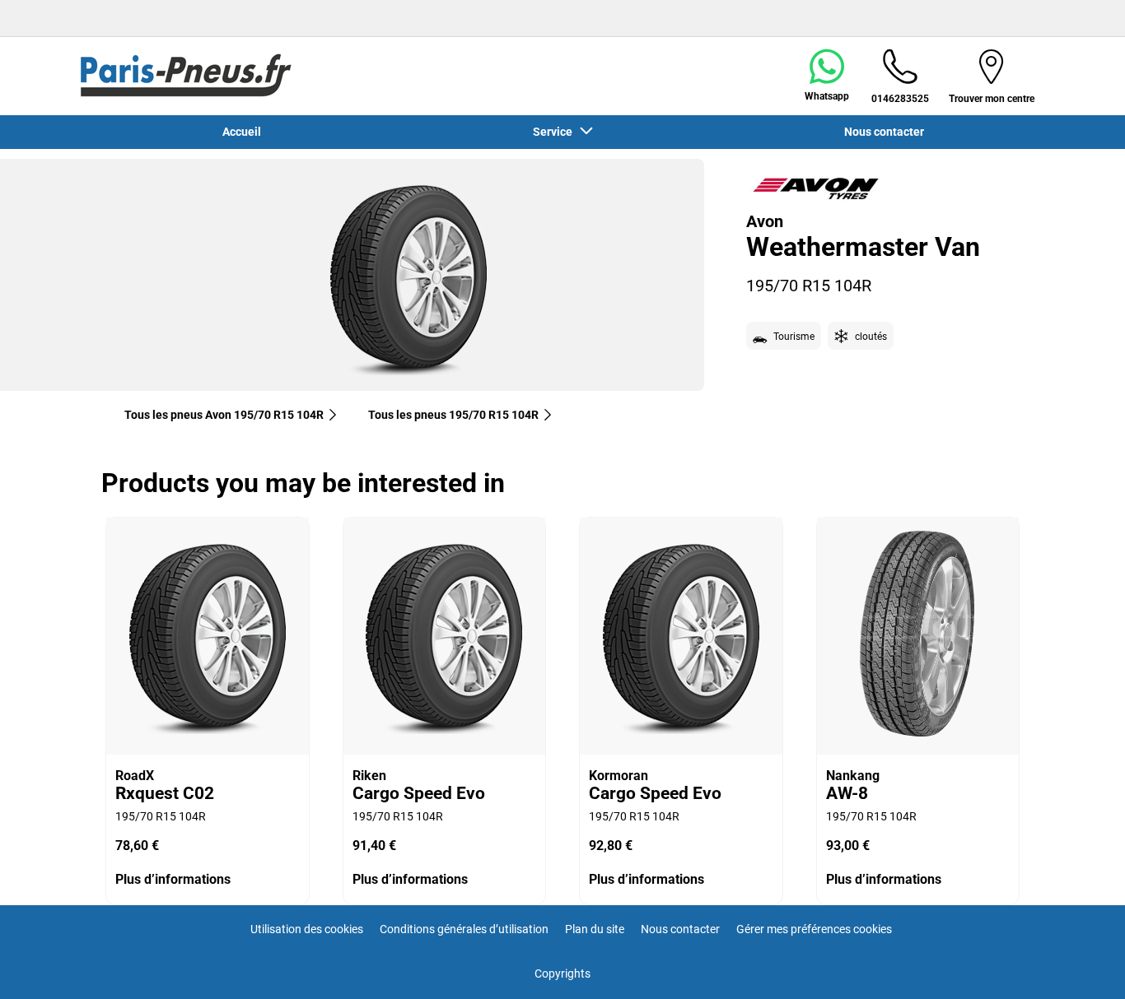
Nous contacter (680, 929)
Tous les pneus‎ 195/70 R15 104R (453, 414)
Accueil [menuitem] (241, 131)
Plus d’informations (173, 879)
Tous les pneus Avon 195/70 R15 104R (224, 414)
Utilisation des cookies (306, 929)
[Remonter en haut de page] (1081, 964)
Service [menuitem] (555, 131)
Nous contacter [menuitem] (884, 131)
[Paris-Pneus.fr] (186, 75)
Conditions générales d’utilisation (464, 929)
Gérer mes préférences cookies (814, 929)
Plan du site (594, 929)
